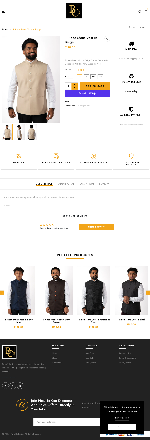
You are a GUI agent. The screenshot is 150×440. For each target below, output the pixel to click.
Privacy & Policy (122, 417)
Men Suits (90, 353)
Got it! (122, 426)
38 (86, 76)
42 (100, 76)
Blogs (54, 357)
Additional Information (76, 184)
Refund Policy (131, 91)
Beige (81, 70)
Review (104, 184)
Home (5, 29)
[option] (31, 79)
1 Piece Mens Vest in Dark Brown (56, 321)
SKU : (67, 101)
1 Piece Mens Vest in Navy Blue (19, 321)
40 (93, 76)
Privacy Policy (125, 362)
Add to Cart (95, 86)
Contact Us (56, 362)
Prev (134, 27)
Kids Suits (89, 357)
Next (142, 27)
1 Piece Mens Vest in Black (131, 319)
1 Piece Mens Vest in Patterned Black (93, 321)
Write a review (96, 226)
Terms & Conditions (127, 357)
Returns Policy (125, 353)
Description (44, 184)
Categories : (70, 105)
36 (79, 76)
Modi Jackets (84, 105)
